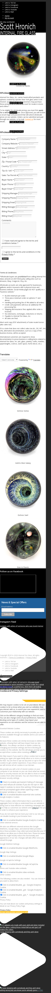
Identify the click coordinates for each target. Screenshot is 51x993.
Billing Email (7, 216)
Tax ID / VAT (8, 171)
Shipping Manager (10, 193)
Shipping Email (8, 202)
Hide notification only (20, 912)
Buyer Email (7, 189)
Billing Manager (8, 207)
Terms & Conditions (16, 657)
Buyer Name (8, 180)
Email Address (7, 607)
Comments (6, 220)
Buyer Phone (8, 184)
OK (1, 686)
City (4, 152)
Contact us (29, 119)
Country (6, 166)
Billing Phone (7, 211)
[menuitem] (25, 16)
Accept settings (6, 912)
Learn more (6, 686)
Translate (36, 360)
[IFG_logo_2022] (18, 34)
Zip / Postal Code (10, 162)
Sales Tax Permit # (10, 175)
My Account (9, 18)
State (5, 157)
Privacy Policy (7, 254)
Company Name (9, 139)
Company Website (10, 143)
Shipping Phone (9, 198)
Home (7, 16)
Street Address (9, 148)
